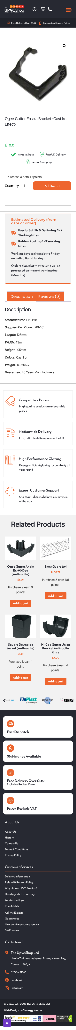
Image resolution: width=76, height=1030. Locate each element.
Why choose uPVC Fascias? (21, 888)
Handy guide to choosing (19, 894)
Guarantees (12, 919)
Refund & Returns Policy (19, 882)
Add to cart (52, 185)
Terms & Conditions (16, 849)
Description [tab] (21, 296)
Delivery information (17, 877)
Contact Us (11, 844)
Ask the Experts (14, 913)
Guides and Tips (14, 900)
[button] (64, 45)
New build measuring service (22, 925)
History (9, 838)
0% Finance (12, 930)
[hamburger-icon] (69, 10)
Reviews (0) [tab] (49, 296)
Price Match (12, 906)
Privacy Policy (13, 855)
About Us (10, 832)
